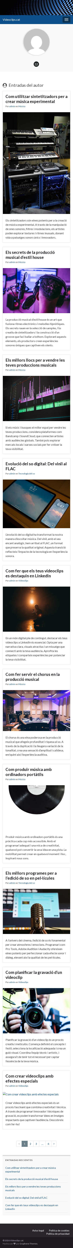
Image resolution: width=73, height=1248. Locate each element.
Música (21, 106)
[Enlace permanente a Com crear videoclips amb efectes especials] (31, 1094)
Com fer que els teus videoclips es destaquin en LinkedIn (34, 573)
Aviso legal (38, 1230)
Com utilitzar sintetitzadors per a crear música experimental (36, 99)
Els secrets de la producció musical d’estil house (30, 255)
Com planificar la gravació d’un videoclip (33, 975)
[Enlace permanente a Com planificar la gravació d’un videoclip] (36, 1010)
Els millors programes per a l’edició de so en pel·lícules (31, 876)
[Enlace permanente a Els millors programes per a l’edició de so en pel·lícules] (36, 911)
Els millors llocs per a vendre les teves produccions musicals (35, 362)
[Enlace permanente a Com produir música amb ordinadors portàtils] (36, 807)
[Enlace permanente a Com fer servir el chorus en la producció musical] (36, 710)
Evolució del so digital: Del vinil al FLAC (36, 466)
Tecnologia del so (26, 473)
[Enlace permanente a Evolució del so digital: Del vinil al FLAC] (36, 503)
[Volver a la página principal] (36, 7)
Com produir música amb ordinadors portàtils (28, 772)
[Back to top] (65, 1240)
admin (12, 106)
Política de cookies (59, 1230)
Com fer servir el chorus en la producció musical (32, 677)
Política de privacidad (57, 1233)
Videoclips (23, 580)
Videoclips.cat (11, 19)
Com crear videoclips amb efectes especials (29, 1078)
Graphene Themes (29, 1243)
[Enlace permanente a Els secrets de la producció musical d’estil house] (36, 290)
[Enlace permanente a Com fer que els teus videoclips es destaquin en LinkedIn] (36, 608)
